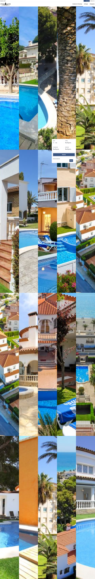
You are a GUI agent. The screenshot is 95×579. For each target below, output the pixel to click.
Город (66, 140)
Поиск (64, 154)
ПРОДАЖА (92, 4)
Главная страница (77, 4)
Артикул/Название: (62, 159)
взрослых (67, 147)
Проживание (55, 147)
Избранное (92, 0)
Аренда (86, 4)
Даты (54, 140)
